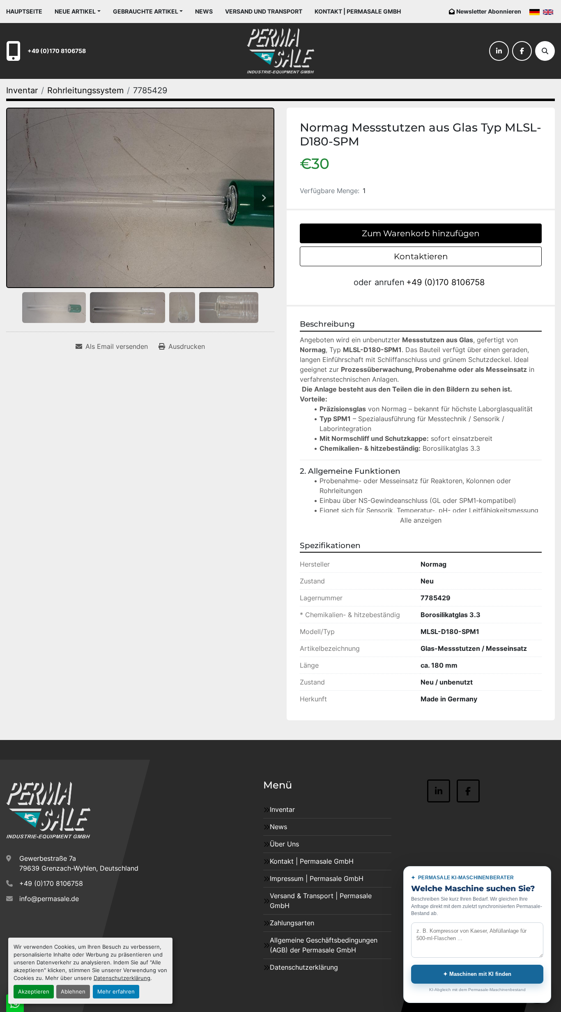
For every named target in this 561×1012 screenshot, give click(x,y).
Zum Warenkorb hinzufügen (421, 233)
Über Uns (284, 844)
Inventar (282, 809)
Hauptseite (24, 11)
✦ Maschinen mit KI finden (477, 974)
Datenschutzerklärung (122, 978)
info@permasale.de (49, 898)
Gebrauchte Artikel (145, 11)
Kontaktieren (421, 256)
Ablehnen (73, 992)
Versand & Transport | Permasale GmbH (321, 901)
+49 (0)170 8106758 (57, 50)
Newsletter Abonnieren (488, 11)
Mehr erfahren (116, 992)
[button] (78, 11)
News (204, 11)
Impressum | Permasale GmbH (316, 878)
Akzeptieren (33, 992)
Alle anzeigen (420, 520)
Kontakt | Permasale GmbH (358, 11)
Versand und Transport (263, 11)
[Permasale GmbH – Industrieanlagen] (48, 810)
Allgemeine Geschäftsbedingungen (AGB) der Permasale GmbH (323, 945)
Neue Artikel (75, 11)
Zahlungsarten (292, 923)
